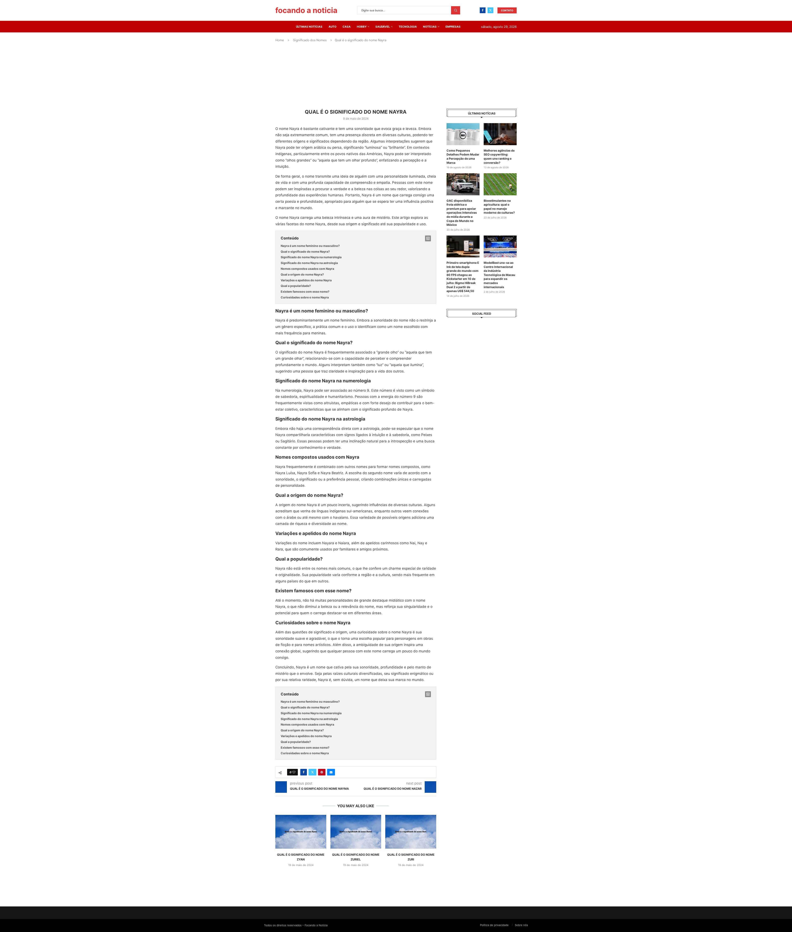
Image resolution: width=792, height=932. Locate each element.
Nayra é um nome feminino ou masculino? (310, 245)
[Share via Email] (331, 772)
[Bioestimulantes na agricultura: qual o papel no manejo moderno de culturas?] (500, 184)
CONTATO (507, 10)
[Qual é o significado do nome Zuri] (410, 832)
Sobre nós (521, 925)
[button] (355, 874)
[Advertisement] (396, 76)
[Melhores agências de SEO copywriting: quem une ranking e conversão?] (500, 134)
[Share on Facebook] (303, 772)
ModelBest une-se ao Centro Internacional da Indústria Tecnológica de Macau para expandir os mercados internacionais (499, 275)
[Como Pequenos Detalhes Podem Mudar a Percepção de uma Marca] (463, 134)
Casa (347, 26)
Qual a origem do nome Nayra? (302, 274)
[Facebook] (483, 10)
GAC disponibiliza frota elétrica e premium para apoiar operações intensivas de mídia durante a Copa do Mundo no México (462, 213)
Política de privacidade (494, 925)
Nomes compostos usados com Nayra (307, 268)
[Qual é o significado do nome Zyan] (300, 832)
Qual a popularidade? (296, 285)
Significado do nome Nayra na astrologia (309, 263)
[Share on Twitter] (312, 772)
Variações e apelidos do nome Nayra (306, 280)
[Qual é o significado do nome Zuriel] (355, 832)
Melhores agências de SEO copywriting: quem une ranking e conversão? (499, 156)
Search (455, 10)
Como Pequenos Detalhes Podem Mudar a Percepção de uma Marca (463, 156)
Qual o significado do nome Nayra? (305, 251)
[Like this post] (293, 772)
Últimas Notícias (309, 26)
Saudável (382, 26)
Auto (332, 26)
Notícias (430, 26)
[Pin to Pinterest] (321, 772)
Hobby (362, 26)
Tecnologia (408, 26)
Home (279, 40)
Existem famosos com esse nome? (305, 291)
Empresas (453, 26)
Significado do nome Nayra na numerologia (311, 257)
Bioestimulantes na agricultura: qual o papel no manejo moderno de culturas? (499, 206)
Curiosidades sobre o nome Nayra (305, 297)
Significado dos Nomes (310, 40)
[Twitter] (490, 10)
